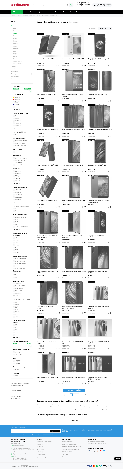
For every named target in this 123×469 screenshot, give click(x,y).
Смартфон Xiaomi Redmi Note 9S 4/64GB (46, 343)
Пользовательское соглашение (71, 447)
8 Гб (16, 314)
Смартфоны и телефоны (19, 26)
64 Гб (16, 302)
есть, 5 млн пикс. (20, 261)
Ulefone (15, 46)
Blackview (16, 48)
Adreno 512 (18, 293)
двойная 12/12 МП (20, 217)
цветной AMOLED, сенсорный (20, 161)
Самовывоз (33, 12)
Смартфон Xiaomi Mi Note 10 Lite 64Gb (73, 377)
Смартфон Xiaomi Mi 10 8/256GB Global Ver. (99, 343)
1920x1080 (18, 197)
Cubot (14, 51)
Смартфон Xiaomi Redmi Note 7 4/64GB (74, 130)
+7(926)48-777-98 (82, 5)
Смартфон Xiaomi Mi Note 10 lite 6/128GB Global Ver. (97, 378)
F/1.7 (16, 250)
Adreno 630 (18, 283)
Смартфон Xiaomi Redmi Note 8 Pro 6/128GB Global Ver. (72, 307)
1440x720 (18, 192)
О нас (26, 12)
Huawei (15, 41)
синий (17, 104)
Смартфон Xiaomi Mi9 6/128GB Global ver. (73, 201)
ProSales (23, 466)
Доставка (42, 12)
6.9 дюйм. (18, 178)
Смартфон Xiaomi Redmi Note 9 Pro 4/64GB (98, 307)
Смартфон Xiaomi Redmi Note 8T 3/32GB (46, 307)
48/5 (16, 224)
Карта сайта (24, 465)
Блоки (104, 443)
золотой (17, 97)
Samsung (15, 31)
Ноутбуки (14, 69)
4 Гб (16, 325)
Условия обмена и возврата (70, 449)
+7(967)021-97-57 (82, 3)
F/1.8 (16, 240)
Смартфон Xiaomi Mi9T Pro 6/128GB (47, 377)
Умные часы (14, 71)
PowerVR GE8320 (20, 286)
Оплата (64, 457)
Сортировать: (92, 28)
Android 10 (18, 125)
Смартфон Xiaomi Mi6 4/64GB (45, 59)
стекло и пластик (20, 145)
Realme (15, 38)
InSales (36, 466)
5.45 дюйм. (18, 173)
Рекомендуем (15, 76)
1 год (16, 375)
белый (17, 102)
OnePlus (15, 59)
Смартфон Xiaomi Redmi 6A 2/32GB (73, 59)
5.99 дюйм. (18, 176)
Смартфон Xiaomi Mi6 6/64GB (97, 165)
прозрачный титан (20, 107)
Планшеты (14, 66)
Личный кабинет (68, 12)
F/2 (16, 247)
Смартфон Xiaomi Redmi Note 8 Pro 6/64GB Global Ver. (47, 272)
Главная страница (67, 441)
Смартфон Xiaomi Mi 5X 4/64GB (97, 236)
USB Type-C (18, 354)
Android (17, 116)
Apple (14, 28)
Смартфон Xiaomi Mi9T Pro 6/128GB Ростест (73, 236)
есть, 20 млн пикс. (20, 258)
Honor (14, 36)
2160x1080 (18, 194)
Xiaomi (15, 33)
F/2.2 (16, 242)
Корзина (50, 12)
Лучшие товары (18, 64)
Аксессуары (14, 74)
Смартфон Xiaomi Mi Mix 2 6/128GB (72, 165)
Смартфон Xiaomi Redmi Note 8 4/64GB (74, 271)
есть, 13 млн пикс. (20, 268)
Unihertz (15, 43)
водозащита (19, 152)
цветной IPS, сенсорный (22, 165)
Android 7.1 (18, 121)
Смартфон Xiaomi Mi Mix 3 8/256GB (47, 165)
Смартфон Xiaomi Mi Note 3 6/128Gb (47, 130)
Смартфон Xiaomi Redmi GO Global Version (72, 95)
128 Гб (17, 304)
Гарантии (58, 12)
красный (17, 99)
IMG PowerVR (19, 288)
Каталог (18, 12)
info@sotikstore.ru (18, 445)
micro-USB (18, 352)
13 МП (16, 219)
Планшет (18, 363)
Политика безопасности (69, 444)
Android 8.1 (18, 118)
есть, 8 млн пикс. (20, 266)
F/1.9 (16, 238)
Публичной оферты (48, 434)
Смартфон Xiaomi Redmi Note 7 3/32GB (100, 130)
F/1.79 (17, 252)
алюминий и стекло (21, 141)
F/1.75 (17, 245)
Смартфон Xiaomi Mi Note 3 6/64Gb (98, 59)
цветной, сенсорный (21, 158)
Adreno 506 (18, 291)
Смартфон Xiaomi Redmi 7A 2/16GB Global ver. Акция (98, 201)
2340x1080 (18, 199)
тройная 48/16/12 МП (21, 227)
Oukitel (15, 56)
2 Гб (16, 335)
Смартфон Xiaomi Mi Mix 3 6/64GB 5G (48, 94)
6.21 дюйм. (18, 171)
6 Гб (16, 332)
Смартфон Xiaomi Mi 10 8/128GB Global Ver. (73, 343)
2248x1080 (18, 190)
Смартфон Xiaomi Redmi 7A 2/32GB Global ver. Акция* (47, 236)
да (16, 277)
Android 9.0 (18, 123)
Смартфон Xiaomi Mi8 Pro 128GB (97, 94)
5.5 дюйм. (18, 181)
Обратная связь (67, 452)
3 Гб (16, 330)
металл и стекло (20, 143)
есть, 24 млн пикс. (20, 263)
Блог (77, 12)
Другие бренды (17, 61)
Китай (17, 369)
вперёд (82, 395)
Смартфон (18, 361)
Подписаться (55, 431)
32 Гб (16, 307)
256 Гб (17, 312)
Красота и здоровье (17, 79)
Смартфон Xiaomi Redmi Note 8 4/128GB (97, 272)
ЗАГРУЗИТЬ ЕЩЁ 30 (74, 390)
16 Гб (16, 309)
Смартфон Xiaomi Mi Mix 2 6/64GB (47, 200)
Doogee (15, 53)
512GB (17, 317)
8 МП (16, 222)
